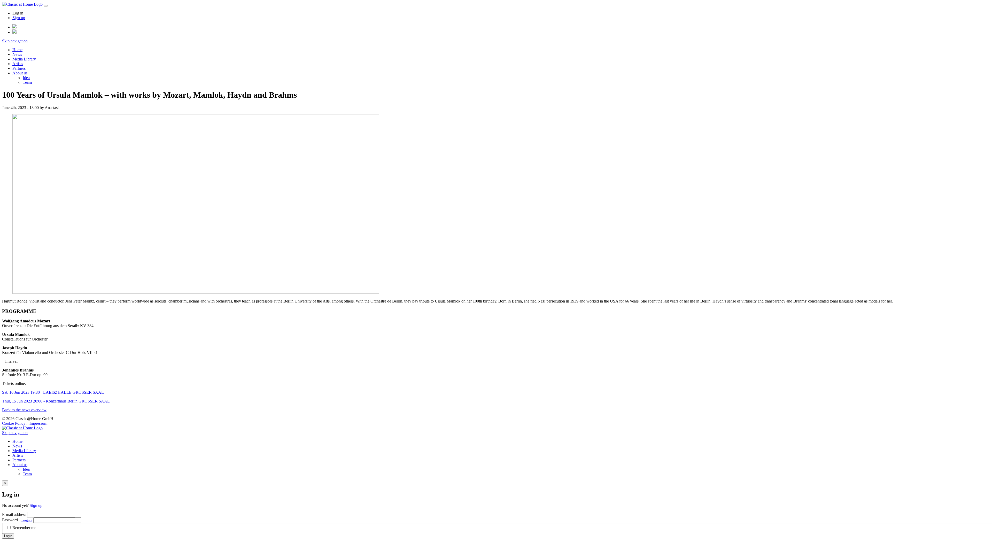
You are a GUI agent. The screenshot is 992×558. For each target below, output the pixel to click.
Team (27, 82)
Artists (17, 63)
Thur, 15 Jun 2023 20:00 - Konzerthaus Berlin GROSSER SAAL (56, 401)
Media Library (24, 59)
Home (17, 50)
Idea (26, 77)
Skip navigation (15, 41)
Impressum (38, 423)
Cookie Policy (13, 423)
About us (19, 73)
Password (17, 520)
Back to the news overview (24, 410)
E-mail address (14, 514)
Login (8, 536)
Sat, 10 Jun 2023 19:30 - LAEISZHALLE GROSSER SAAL (53, 392)
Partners (19, 68)
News (17, 54)
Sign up (18, 18)
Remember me (24, 527)
